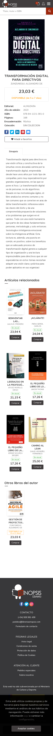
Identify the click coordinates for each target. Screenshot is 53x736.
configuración (26, 719)
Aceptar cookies (26, 728)
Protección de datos (26, 650)
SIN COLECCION (31, 125)
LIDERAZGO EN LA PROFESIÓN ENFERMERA (15, 383)
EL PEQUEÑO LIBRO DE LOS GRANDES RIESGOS (37, 385)
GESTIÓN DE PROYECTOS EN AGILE (15, 521)
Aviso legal (26, 641)
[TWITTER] (26, 604)
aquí (26, 715)
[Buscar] (49, 11)
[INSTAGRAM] (31, 604)
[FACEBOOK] (21, 604)
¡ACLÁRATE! (37, 318)
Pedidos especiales (26, 670)
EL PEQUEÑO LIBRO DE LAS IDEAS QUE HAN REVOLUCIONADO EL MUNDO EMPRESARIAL (15, 449)
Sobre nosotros (26, 675)
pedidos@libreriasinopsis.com (26, 621)
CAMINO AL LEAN (37, 447)
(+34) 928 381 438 (26, 617)
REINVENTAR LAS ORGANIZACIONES (15, 320)
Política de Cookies (26, 655)
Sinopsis (13, 151)
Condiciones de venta (26, 646)
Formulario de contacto (26, 626)
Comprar (15, 337)
